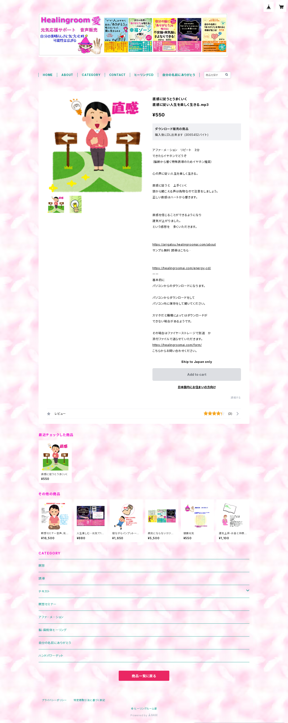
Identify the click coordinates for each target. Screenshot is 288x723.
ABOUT (67, 75)
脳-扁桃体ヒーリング (53, 630)
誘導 (42, 578)
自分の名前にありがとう (178, 75)
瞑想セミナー (48, 604)
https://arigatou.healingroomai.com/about (184, 244)
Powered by (139, 715)
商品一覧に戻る (144, 676)
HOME (48, 75)
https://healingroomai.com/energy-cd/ (181, 268)
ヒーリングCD (144, 75)
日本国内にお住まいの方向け (197, 387)
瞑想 (42, 565)
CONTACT (117, 75)
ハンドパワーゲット (51, 655)
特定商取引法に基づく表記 (89, 700)
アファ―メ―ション (51, 617)
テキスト (44, 591)
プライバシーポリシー (54, 700)
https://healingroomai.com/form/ (177, 345)
